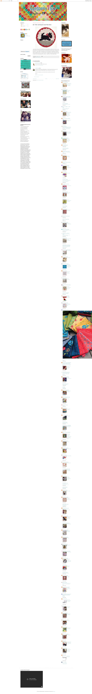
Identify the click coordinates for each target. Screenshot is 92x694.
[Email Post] (41, 56)
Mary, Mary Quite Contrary (67, 162)
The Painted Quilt (65, 544)
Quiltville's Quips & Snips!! (67, 96)
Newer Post (34, 78)
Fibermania (64, 655)
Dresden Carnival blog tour (68, 589)
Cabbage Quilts (65, 565)
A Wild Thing (37, 68)
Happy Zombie (65, 582)
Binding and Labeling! (65, 293)
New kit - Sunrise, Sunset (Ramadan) (69, 200)
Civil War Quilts (65, 111)
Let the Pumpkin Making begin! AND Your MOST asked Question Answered (66, 181)
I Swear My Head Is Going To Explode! (69, 600)
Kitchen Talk (68, 257)
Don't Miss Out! (69, 185)
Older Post (57, 78)
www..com (24, 73)
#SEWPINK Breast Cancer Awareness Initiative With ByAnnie (66, 374)
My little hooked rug (37, 57)
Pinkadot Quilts (65, 209)
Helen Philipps (65, 172)
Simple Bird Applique (66, 292)
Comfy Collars (65, 663)
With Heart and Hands (66, 165)
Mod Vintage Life (65, 256)
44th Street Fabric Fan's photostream (25, 76)
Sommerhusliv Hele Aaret (66, 249)
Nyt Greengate (69, 250)
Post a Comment (36, 76)
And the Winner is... (65, 206)
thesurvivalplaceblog (66, 219)
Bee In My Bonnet (65, 82)
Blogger (54, 691)
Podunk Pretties (65, 89)
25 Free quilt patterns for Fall (66, 104)
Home (46, 78)
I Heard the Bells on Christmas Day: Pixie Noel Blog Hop (69, 561)
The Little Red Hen (65, 483)
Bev (27, 33)
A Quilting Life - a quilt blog (67, 425)
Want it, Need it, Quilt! (66, 229)
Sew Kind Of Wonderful (66, 372)
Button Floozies (65, 408)
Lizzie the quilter (65, 415)
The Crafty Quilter (65, 103)
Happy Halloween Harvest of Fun (69, 167)
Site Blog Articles (65, 572)
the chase (64, 596)
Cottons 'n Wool (65, 490)
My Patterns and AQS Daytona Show (69, 499)
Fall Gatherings (69, 448)
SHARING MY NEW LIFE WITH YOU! (69, 518)
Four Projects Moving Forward (68, 91)
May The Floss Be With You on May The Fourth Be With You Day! (66, 584)
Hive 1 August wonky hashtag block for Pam (69, 133)
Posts (22, 24)
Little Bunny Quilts (65, 222)
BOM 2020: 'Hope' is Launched (68, 272)
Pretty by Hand (65, 422)
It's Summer (64, 387)
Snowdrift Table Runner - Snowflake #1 (69, 240)
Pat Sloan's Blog (65, 179)
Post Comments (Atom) (40, 80)
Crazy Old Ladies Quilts (66, 587)
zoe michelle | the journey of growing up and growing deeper (67, 595)
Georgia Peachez (37, 62)
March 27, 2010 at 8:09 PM (39, 65)
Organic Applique (65, 384)
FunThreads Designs (66, 390)
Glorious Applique (65, 537)
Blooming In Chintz (65, 497)
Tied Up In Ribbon (65, 575)
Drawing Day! (68, 97)
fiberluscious (64, 155)
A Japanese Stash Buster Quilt (68, 304)
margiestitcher (65, 476)
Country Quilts (65, 648)
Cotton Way (64, 641)
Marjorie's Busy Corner (66, 151)
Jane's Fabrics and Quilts (66, 551)
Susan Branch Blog (65, 148)
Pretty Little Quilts (65, 558)
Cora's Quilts (64, 662)
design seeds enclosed (66, 216)
